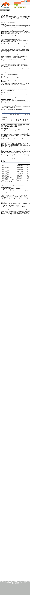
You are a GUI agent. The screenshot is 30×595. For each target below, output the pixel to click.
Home (16, 5)
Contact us (17, 3)
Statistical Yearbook (20, 7)
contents (2, 10)
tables (8, 10)
